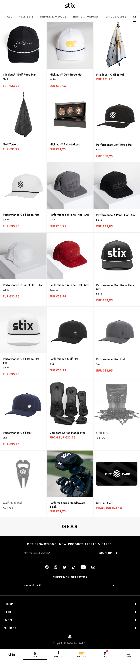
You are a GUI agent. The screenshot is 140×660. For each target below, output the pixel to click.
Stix (7, 612)
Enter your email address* (34, 560)
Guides (10, 628)
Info (8, 620)
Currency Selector (70, 577)
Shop (8, 604)
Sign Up (105, 553)
